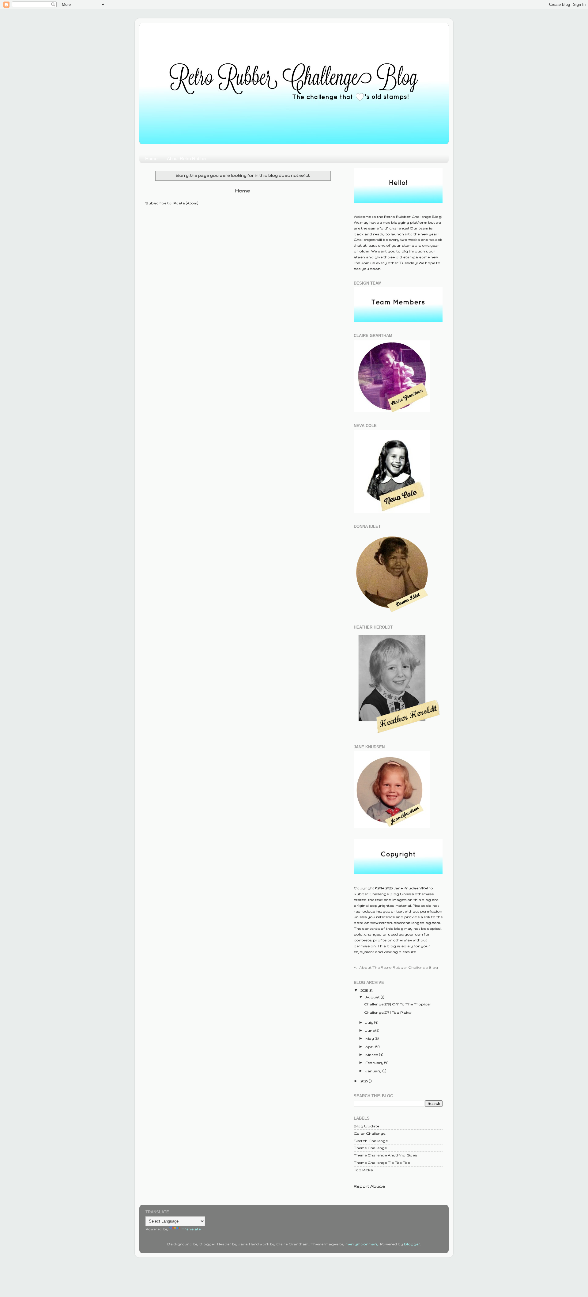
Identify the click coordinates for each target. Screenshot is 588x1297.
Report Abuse (369, 1186)
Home (151, 158)
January (374, 1071)
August (373, 997)
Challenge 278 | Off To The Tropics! (397, 1004)
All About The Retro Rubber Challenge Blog (396, 967)
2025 (364, 1081)
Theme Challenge (370, 1148)
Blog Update (366, 1126)
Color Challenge (369, 1133)
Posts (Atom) (185, 203)
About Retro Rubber (187, 158)
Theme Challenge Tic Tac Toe (382, 1162)
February (374, 1062)
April (370, 1047)
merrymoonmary (362, 1244)
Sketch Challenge (371, 1141)
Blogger (412, 1244)
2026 (364, 990)
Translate (191, 1229)
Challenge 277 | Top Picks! (388, 1012)
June (370, 1030)
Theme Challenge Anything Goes (385, 1155)
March (372, 1055)
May (370, 1038)
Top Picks (363, 1170)
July (369, 1022)
